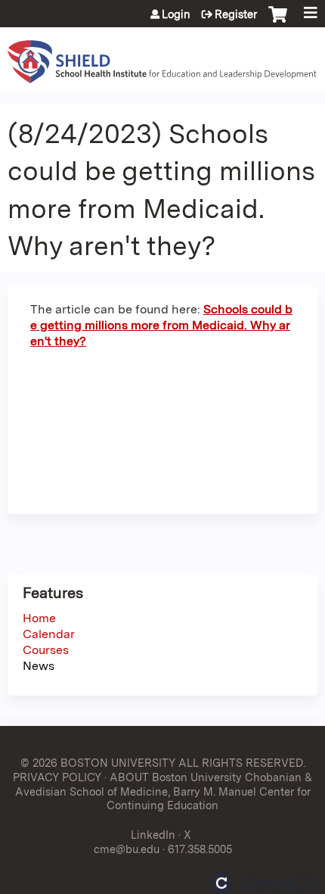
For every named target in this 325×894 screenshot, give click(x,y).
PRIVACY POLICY (57, 777)
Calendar (49, 634)
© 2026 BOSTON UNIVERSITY (97, 762)
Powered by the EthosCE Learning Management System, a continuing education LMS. (263, 883)
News (38, 666)
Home (39, 618)
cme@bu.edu (126, 849)
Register (236, 14)
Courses (46, 650)
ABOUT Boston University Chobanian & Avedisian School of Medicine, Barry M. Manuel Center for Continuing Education (164, 791)
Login (176, 14)
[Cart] (277, 22)
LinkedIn (153, 834)
